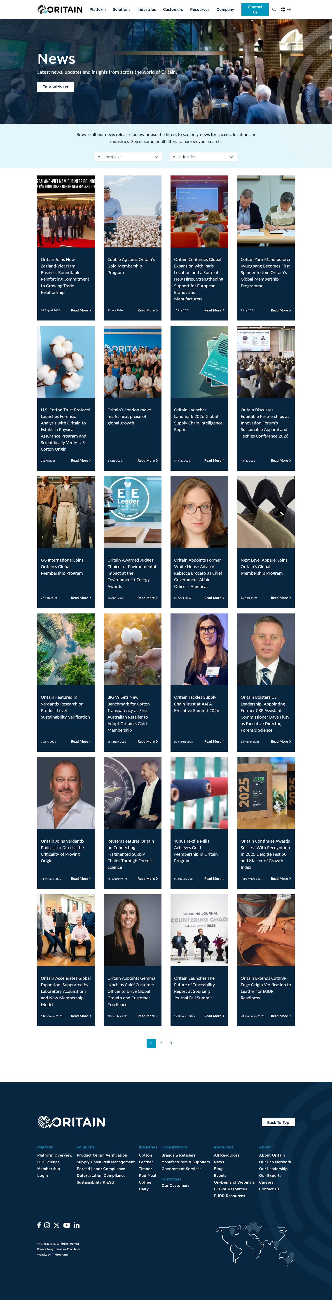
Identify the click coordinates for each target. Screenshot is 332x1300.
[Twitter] (56, 1227)
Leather (146, 1161)
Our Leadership (273, 1168)
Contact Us (255, 9)
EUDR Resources (229, 1195)
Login (42, 1175)
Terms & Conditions (68, 1249)
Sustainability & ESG (95, 1182)
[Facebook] (39, 1227)
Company (225, 9)
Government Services (181, 1168)
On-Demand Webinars (234, 1182)
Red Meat (148, 1175)
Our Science (48, 1161)
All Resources (226, 1155)
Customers (173, 9)
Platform (98, 9)
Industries (147, 9)
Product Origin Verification (102, 1155)
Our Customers (175, 1185)
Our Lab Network (275, 1161)
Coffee (145, 1182)
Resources (199, 9)
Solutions (121, 9)
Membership (48, 1168)
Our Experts (270, 1175)
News (219, 1161)
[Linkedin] (76, 1227)
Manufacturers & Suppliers (185, 1161)
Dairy (144, 1189)
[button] (287, 9)
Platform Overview (54, 1155)
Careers (266, 1182)
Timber (145, 1168)
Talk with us (55, 87)
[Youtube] (66, 1227)
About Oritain (272, 1155)
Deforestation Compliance (101, 1175)
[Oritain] (59, 9)
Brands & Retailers (178, 1155)
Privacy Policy (45, 1249)
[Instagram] (47, 1227)
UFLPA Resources (230, 1189)
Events (220, 1175)
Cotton (145, 1155)
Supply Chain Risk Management (106, 1161)
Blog (218, 1168)
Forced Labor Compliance (101, 1168)
